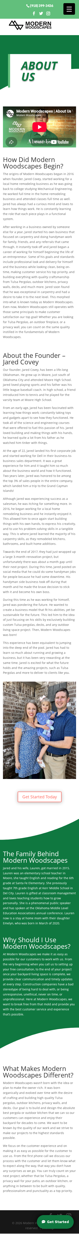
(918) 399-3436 (41, 5)
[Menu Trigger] (69, 9)
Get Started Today (39, 797)
